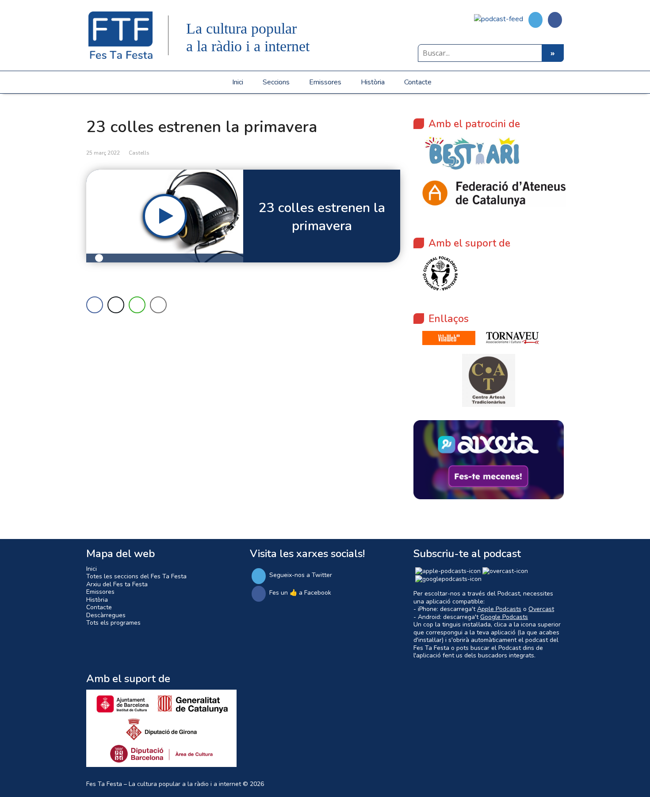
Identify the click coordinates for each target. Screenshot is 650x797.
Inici (237, 82)
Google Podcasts (504, 617)
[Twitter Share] (115, 304)
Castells (139, 152)
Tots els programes (113, 623)
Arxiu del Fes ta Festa (117, 584)
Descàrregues (106, 615)
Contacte (418, 82)
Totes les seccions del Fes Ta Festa (136, 576)
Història (373, 82)
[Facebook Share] (94, 304)
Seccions (276, 82)
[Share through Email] (158, 304)
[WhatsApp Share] (137, 304)
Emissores (325, 82)
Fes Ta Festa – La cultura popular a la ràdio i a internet (163, 784)
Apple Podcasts (499, 609)
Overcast (541, 609)
